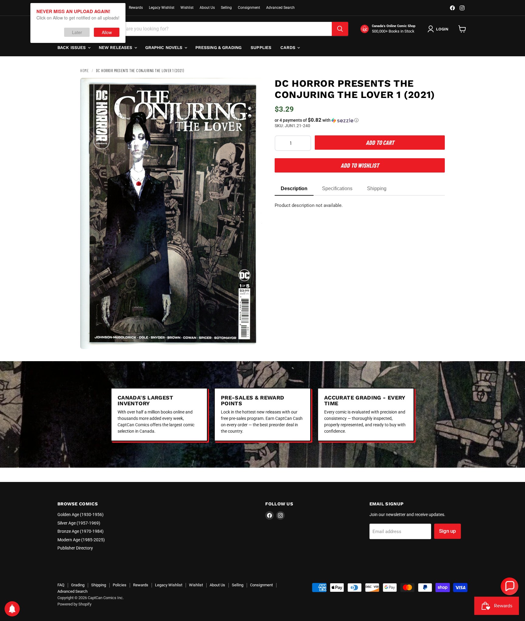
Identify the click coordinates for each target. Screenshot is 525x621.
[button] (360, 120)
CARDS (288, 47)
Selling (226, 7)
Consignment (249, 7)
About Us (207, 7)
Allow (107, 32)
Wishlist (187, 7)
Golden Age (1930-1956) (80, 514)
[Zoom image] (253, 339)
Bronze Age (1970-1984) (80, 531)
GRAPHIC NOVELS (164, 47)
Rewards (136, 7)
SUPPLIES (261, 47)
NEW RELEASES (116, 47)
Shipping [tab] (376, 188)
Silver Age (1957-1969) (78, 523)
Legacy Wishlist (161, 7)
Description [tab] (294, 188)
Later (77, 32)
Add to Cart (380, 142)
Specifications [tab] (337, 188)
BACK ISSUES (72, 47)
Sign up (447, 531)
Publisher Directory (75, 548)
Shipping (98, 585)
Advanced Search (280, 7)
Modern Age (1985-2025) (81, 539)
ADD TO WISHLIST (360, 165)
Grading (77, 585)
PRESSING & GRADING (218, 47)
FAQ (60, 585)
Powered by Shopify (74, 604)
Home (84, 70)
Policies (119, 585)
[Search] (340, 29)
